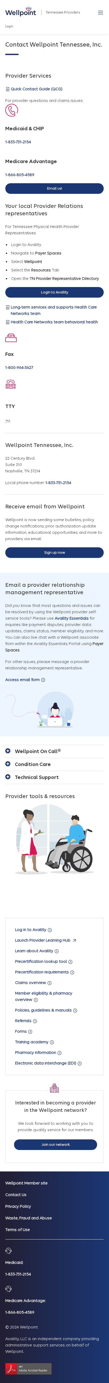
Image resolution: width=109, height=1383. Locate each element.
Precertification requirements (42, 972)
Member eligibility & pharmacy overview (43, 996)
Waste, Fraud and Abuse (28, 1218)
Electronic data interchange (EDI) (46, 1063)
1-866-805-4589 (19, 174)
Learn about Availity (34, 950)
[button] (100, 12)
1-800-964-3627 (19, 367)
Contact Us (15, 1194)
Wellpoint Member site (26, 1183)
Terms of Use (17, 1229)
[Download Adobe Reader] (28, 1369)
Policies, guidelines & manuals (44, 1010)
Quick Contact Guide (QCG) (36, 89)
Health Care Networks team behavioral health (54, 322)
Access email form (23, 679)
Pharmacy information (36, 1052)
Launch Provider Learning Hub (43, 940)
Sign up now (54, 552)
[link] (21, 11)
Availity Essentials (72, 618)
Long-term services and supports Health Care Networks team (54, 310)
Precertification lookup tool (41, 961)
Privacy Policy (18, 1206)
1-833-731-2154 (18, 142)
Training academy (32, 1042)
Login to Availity (54, 292)
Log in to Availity (31, 929)
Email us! (54, 188)
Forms (21, 1031)
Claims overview (31, 982)
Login (9, 26)
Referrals (24, 1020)
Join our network (56, 1145)
